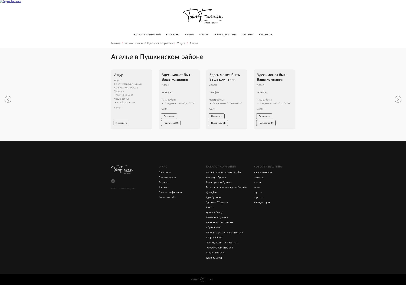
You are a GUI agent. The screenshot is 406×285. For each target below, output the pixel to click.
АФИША (204, 34)
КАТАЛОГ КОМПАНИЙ (147, 34)
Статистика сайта (168, 197)
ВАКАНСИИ (173, 34)
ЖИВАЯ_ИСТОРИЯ (225, 34)
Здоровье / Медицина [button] (217, 202)
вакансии (258, 177)
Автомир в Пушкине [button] (216, 177)
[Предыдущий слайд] (8, 99)
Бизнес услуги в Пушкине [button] (219, 182)
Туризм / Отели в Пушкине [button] (219, 247)
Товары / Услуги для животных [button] (222, 242)
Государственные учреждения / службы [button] (226, 187)
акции (257, 187)
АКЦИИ (189, 34)
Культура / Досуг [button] (214, 212)
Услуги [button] (181, 43)
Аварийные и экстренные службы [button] (223, 172)
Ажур (118, 75)
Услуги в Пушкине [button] (215, 252)
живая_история (262, 202)
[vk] (113, 181)
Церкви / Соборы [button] (215, 257)
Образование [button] (213, 227)
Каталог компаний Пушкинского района (149, 43)
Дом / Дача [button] (211, 192)
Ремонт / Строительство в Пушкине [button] (224, 232)
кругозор (258, 197)
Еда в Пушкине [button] (213, 197)
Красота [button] (210, 207)
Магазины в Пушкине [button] (217, 217)
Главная (115, 43)
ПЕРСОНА (248, 34)
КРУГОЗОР (265, 34)
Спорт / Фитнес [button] (214, 237)
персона (258, 192)
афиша (257, 182)
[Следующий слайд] (398, 99)
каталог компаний (263, 172)
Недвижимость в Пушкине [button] (219, 222)
